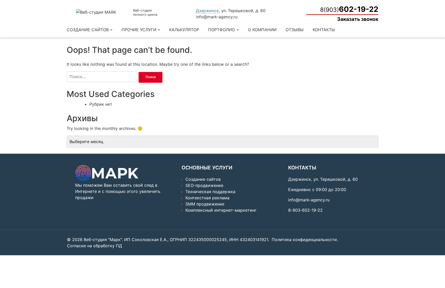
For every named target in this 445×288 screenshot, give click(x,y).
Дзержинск (207, 10)
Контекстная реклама (207, 197)
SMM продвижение (204, 204)
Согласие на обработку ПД (94, 245)
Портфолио (221, 29)
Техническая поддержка (210, 191)
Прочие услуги (139, 29)
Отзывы (295, 29)
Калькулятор (184, 29)
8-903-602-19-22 (305, 210)
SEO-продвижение (204, 185)
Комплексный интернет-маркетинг (220, 210)
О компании (262, 29)
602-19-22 (349, 9)
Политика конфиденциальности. (305, 239)
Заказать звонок (357, 19)
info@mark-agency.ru (216, 16)
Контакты (324, 29)
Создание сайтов (88, 29)
